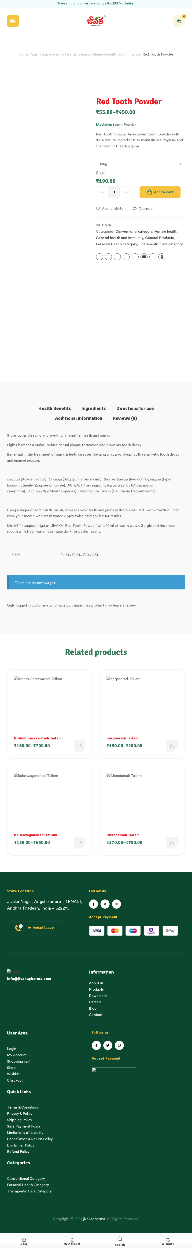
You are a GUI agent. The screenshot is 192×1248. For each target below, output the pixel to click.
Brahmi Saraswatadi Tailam (38, 738)
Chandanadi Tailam (123, 835)
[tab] (54, 408)
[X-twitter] (105, 904)
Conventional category (133, 231)
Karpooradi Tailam (122, 738)
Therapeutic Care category (161, 244)
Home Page (28, 54)
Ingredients (93, 408)
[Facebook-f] (93, 904)
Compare (146, 208)
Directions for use (135, 408)
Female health (165, 231)
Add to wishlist (113, 208)
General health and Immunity (117, 54)
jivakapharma (94, 1219)
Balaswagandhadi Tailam (35, 835)
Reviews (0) (125, 418)
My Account (72, 1244)
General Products (159, 238)
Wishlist (168, 1244)
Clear (100, 173)
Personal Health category (70, 54)
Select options (79, 746)
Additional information (78, 418)
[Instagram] (116, 904)
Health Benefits (54, 408)
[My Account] (72, 1240)
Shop (44, 54)
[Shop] (24, 1240)
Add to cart (164, 192)
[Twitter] (107, 1045)
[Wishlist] (168, 1240)
